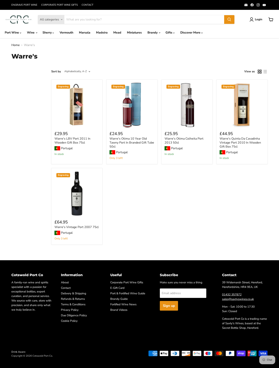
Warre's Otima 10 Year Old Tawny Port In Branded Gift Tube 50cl (132, 143)
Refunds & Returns (73, 299)
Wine (31, 32)
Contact (66, 288)
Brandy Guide (119, 299)
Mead (117, 32)
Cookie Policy (69, 321)
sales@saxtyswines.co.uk (238, 299)
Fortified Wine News (123, 304)
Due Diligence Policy (74, 315)
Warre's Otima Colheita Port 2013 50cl (184, 141)
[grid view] (259, 71)
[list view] (265, 71)
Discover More (190, 32)
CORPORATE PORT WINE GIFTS (59, 5)
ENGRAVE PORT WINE (24, 5)
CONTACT (87, 5)
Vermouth (66, 32)
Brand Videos (118, 310)
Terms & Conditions (73, 304)
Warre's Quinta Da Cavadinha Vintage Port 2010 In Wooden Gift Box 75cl (240, 143)
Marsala (84, 32)
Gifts (169, 32)
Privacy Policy (70, 310)
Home (15, 45)
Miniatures (134, 32)
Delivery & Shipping (73, 293)
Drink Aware (18, 352)
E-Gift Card (117, 288)
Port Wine (12, 32)
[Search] (229, 19)
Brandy (152, 32)
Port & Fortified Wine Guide (127, 293)
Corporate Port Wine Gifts (126, 282)
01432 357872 (232, 294)
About (65, 282)
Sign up (169, 305)
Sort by (56, 71)
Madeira (102, 32)
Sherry (47, 32)
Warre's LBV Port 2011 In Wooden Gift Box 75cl (72, 141)
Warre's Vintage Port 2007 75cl (76, 227)
